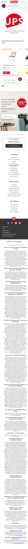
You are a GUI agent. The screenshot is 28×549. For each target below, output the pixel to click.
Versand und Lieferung (14, 159)
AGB (3, 228)
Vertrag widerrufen (14, 165)
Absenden (22, 116)
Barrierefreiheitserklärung (9, 234)
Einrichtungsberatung (14, 188)
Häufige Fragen (14, 170)
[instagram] (16, 223)
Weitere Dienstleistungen (14, 194)
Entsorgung (14, 168)
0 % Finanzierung (14, 172)
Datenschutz (5, 230)
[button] (3, 1)
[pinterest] (12, 223)
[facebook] (8, 223)
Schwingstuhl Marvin (7, 84)
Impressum (5, 227)
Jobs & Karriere (14, 206)
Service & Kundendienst (14, 174)
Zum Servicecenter (14, 146)
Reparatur (14, 167)
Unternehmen (14, 204)
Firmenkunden (14, 176)
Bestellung (14, 157)
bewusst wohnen (14, 211)
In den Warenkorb (20, 79)
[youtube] (20, 223)
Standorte (14, 184)
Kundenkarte (14, 210)
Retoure (14, 163)
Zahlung (14, 161)
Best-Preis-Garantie (14, 190)
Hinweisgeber (5, 232)
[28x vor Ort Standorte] (22, 2)
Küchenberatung (14, 186)
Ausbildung (14, 208)
